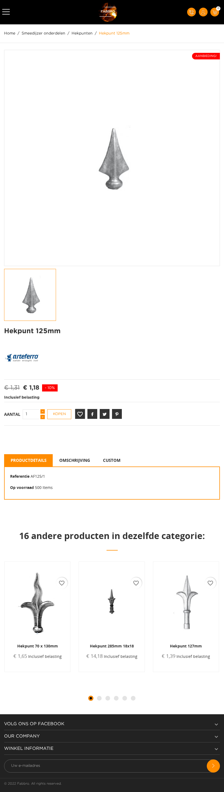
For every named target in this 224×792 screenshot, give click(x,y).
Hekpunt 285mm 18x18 (112, 646)
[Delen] (92, 414)
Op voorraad (22, 487)
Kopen (59, 414)
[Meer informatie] (55, 671)
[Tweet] (105, 414)
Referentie (20, 476)
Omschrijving (74, 460)
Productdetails (28, 460)
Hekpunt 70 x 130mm (37, 646)
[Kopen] (22, 671)
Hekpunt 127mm (186, 646)
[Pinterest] (117, 414)
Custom (111, 460)
